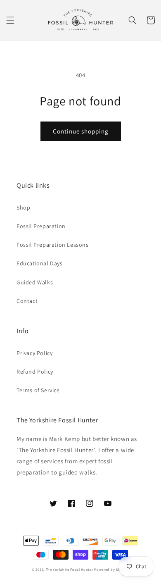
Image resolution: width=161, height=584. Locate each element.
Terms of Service (38, 390)
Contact (27, 301)
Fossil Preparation (41, 226)
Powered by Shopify (111, 569)
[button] (10, 20)
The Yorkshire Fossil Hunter (69, 569)
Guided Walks (35, 282)
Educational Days (40, 263)
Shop (23, 207)
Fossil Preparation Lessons (53, 244)
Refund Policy (35, 371)
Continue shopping (81, 131)
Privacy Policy (34, 353)
